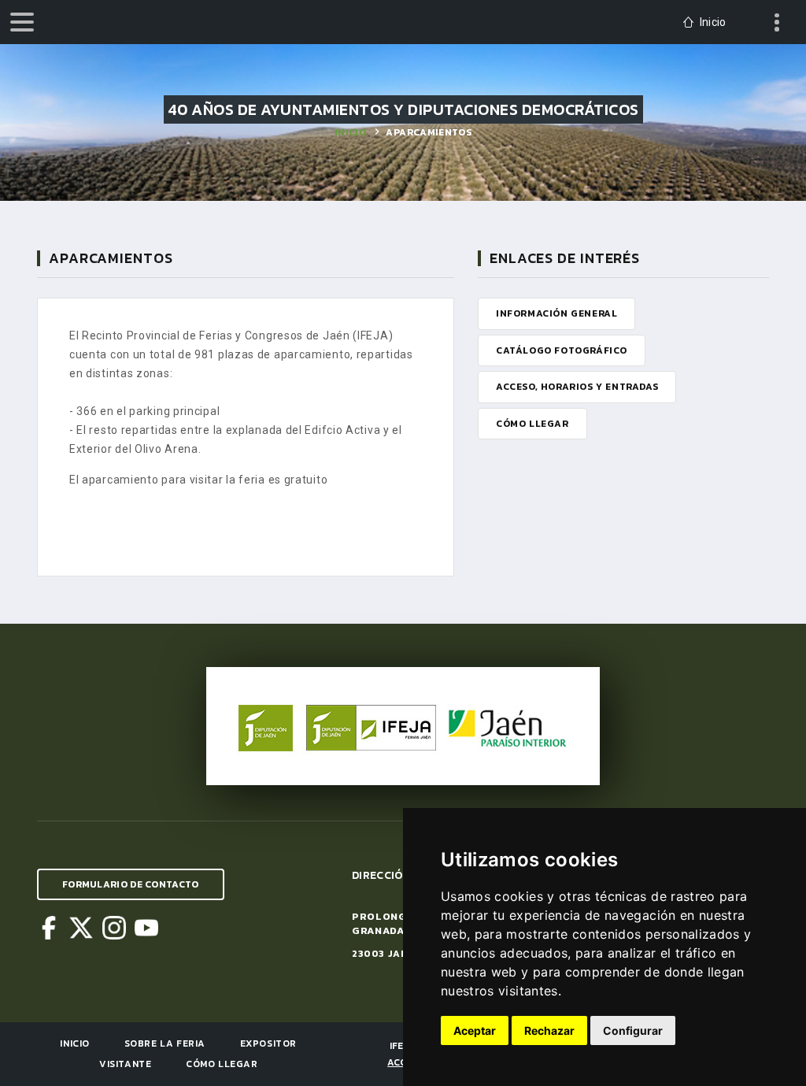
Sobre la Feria (164, 1043)
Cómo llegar (222, 1064)
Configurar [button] (633, 1030)
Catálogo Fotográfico (561, 350)
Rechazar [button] (549, 1030)
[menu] (22, 22)
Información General (556, 313)
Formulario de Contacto (130, 884)
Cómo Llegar (532, 424)
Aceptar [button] (474, 1030)
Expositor (268, 1043)
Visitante (125, 1064)
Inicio (350, 132)
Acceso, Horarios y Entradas (577, 387)
